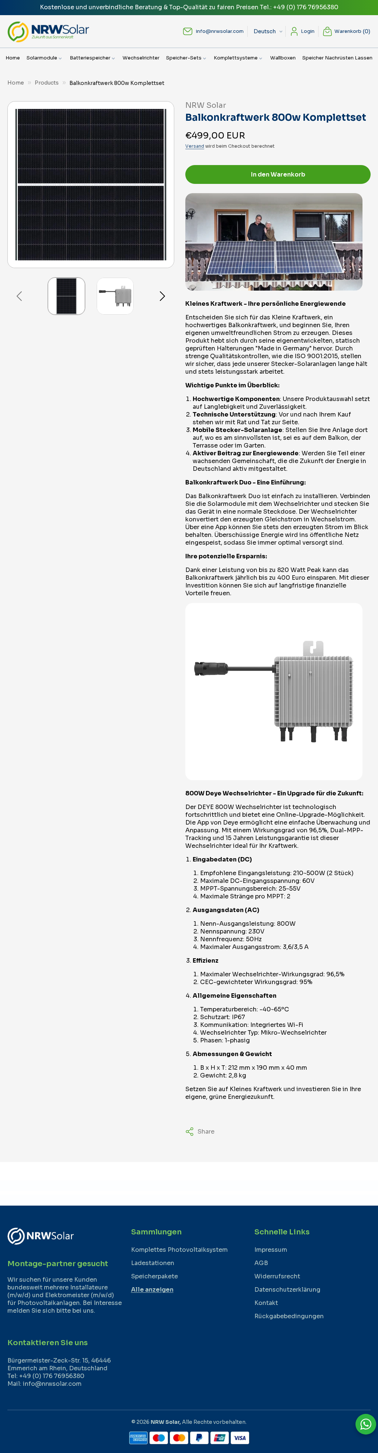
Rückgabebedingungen (289, 1316)
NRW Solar (165, 1422)
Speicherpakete (154, 1276)
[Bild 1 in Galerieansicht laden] (66, 296)
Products (47, 82)
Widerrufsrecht (277, 1276)
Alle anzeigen (152, 1289)
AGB (261, 1263)
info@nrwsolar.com (220, 31)
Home (15, 82)
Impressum (270, 1249)
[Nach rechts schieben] (162, 296)
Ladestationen (152, 1263)
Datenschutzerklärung (287, 1289)
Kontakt (266, 1302)
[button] (45, 58)
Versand (194, 146)
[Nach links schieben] (19, 296)
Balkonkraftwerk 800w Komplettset (116, 83)
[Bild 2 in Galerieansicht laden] (115, 296)
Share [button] (205, 1131)
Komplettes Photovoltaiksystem (179, 1249)
